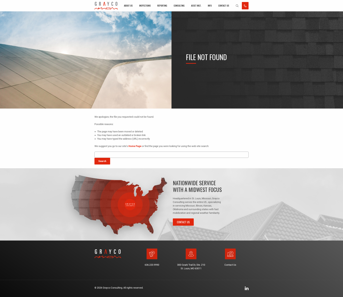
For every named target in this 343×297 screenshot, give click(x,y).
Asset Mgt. (196, 5)
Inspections (145, 5)
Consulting (179, 5)
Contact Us (223, 5)
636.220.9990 (152, 264)
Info (210, 5)
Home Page (134, 146)
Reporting (162, 5)
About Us (128, 5)
